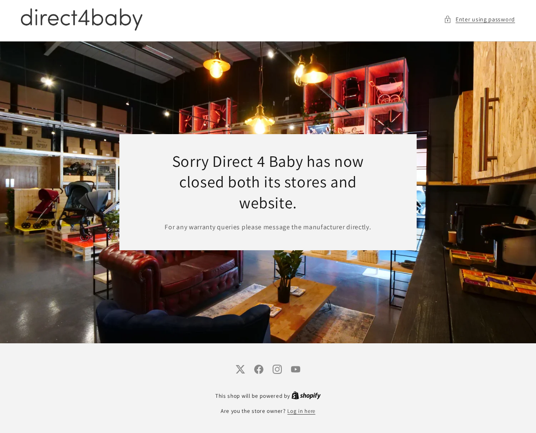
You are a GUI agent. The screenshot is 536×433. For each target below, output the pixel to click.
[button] (479, 19)
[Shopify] (306, 395)
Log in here (301, 411)
